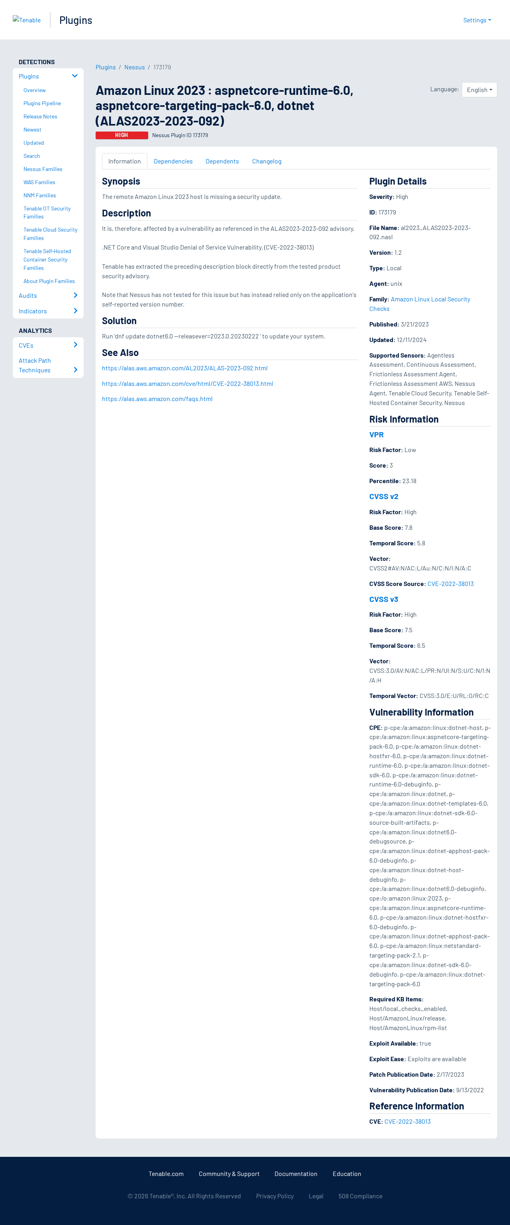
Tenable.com (166, 1173)
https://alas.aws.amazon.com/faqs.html (157, 398)
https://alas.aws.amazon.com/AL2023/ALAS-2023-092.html (185, 368)
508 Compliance (360, 1195)
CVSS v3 (383, 599)
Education (347, 1173)
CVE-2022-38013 (451, 583)
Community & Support (229, 1173)
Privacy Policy (275, 1195)
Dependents (222, 161)
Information (124, 161)
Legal (316, 1195)
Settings (474, 20)
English (477, 89)
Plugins (75, 20)
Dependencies (173, 161)
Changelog (266, 161)
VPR (376, 434)
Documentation (296, 1173)
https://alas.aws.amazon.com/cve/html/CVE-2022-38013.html (187, 383)
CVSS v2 (383, 496)
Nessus (134, 67)
